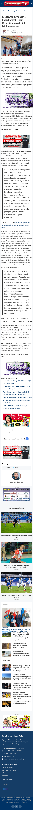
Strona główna (7, 11)
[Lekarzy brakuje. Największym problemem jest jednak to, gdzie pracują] (6, 654)
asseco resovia (7, 430)
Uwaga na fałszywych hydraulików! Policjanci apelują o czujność (20, 645)
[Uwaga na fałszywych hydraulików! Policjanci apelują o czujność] (6, 646)
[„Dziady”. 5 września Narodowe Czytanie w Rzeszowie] (6, 704)
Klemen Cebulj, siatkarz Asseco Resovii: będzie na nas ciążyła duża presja (15, 225)
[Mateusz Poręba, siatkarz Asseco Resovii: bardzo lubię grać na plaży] (16, 552)
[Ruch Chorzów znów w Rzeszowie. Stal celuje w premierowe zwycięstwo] (16, 582)
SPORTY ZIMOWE (18, 430)
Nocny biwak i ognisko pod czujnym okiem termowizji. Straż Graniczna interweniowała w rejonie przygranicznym (21, 636)
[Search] (31, 3)
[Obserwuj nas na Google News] (27, 440)
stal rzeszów (7, 433)
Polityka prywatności (13, 802)
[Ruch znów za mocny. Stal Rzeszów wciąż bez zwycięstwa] (16, 522)
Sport (15, 11)
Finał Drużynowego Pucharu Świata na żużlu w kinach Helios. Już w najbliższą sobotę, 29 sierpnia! (17, 400)
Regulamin (24, 802)
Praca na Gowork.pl (7, 779)
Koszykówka (22, 11)
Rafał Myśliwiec (16, 482)
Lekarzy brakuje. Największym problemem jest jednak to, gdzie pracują (22, 653)
